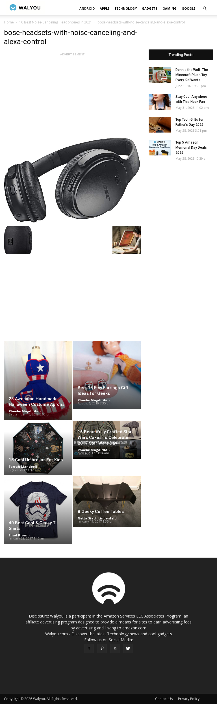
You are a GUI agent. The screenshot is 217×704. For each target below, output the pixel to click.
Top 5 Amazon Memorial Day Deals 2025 (191, 147)
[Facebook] (89, 648)
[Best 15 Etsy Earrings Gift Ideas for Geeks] (107, 375)
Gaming (169, 8)
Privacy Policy (188, 698)
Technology (125, 8)
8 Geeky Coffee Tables (101, 511)
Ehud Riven (18, 535)
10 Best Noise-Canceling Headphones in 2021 (55, 22)
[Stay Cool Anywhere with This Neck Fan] (160, 102)
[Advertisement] (72, 97)
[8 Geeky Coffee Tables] (107, 501)
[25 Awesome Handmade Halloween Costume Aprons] (38, 380)
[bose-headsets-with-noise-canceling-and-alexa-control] (72, 180)
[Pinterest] (102, 648)
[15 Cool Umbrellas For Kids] (38, 448)
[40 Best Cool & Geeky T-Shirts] (38, 510)
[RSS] (115, 648)
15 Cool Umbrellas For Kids (36, 459)
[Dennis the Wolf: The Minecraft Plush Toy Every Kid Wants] (160, 75)
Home (9, 22)
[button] (204, 8)
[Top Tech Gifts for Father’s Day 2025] (160, 125)
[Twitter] (128, 648)
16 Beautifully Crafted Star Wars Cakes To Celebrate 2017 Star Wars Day (105, 437)
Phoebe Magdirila (23, 411)
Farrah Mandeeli (23, 466)
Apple (104, 8)
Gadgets (149, 8)
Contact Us (164, 698)
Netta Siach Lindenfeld (97, 518)
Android (87, 8)
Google (188, 8)
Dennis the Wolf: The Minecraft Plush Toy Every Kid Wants (191, 75)
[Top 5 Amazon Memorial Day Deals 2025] (160, 147)
